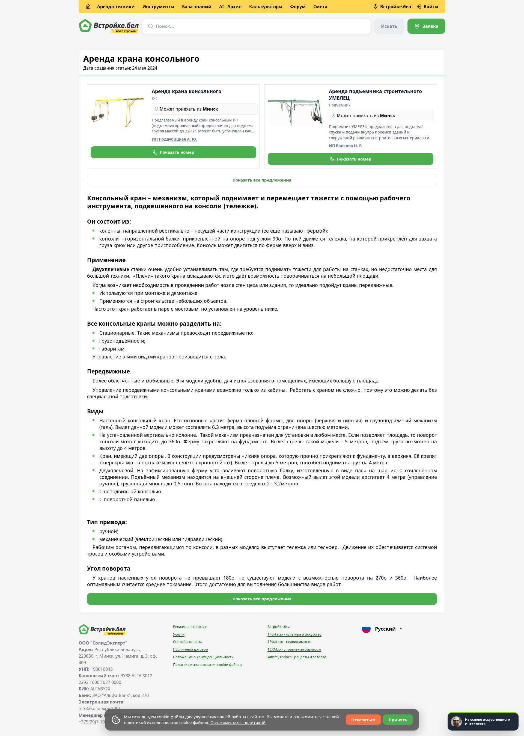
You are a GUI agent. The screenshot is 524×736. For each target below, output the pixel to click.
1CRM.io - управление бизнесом (294, 649)
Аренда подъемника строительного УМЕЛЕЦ (375, 94)
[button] (173, 152)
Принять (398, 719)
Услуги (178, 634)
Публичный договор (190, 649)
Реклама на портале (190, 626)
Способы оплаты (187, 641)
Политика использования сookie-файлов (207, 664)
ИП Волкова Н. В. (345, 145)
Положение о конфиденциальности (203, 656)
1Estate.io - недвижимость (289, 641)
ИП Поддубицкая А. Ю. (174, 139)
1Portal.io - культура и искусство (294, 634)
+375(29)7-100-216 (97, 722)
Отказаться (363, 719)
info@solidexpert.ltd (99, 708)
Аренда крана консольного (186, 91)
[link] (426, 26)
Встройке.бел (278, 626)
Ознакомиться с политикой (237, 722)
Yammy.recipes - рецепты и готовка (296, 656)
